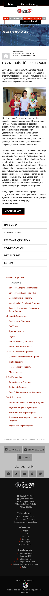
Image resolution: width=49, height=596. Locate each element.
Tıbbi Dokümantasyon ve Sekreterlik (25, 392)
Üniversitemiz (28, 4)
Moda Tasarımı (15, 372)
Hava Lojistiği (15, 283)
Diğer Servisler (25, 545)
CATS (25, 533)
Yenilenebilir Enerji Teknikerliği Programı (26, 402)
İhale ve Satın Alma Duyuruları (25, 564)
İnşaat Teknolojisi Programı (21, 426)
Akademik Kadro (13, 232)
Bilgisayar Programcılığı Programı (23, 407)
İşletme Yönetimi (16, 331)
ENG (44, 18)
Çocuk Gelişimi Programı (20, 382)
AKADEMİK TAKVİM (16, 18)
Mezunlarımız (12, 255)
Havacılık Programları (15, 277)
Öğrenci (35, 15)
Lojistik (12, 336)
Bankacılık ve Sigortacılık (20, 321)
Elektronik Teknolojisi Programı (22, 412)
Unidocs (25, 536)
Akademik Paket (13, 211)
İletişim (8, 263)
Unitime (25, 539)
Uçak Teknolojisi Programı (20, 298)
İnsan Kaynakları (26, 553)
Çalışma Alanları (14, 248)
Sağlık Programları (14, 377)
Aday (10, 4)
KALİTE (6, 18)
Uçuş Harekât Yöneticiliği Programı (24, 303)
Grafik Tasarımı (16, 362)
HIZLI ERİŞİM (28, 18)
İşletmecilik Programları (16, 316)
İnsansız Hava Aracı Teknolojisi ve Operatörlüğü (24, 309)
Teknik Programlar (14, 397)
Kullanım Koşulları (30, 590)
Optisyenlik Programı (18, 387)
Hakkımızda (10, 225)
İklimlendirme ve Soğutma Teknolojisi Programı (25, 419)
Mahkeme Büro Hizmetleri (20, 346)
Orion (25, 531)
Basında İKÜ (25, 556)
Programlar (26, 26)
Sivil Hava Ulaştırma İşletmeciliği (23, 288)
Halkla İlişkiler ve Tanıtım (20, 367)
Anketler (25, 567)
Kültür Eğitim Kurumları (25, 562)
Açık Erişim (25, 542)
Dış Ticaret (14, 326)
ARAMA (37, 18)
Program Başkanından (17, 240)
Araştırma (32, 10)
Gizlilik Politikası (14, 590)
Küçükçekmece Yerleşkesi (25, 522)
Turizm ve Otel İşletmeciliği (21, 341)
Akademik (11, 10)
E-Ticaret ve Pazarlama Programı (24, 357)
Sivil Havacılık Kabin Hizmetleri (22, 293)
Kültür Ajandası (25, 559)
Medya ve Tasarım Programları (19, 352)
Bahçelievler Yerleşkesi (25, 519)
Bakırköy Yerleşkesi (25, 516)
